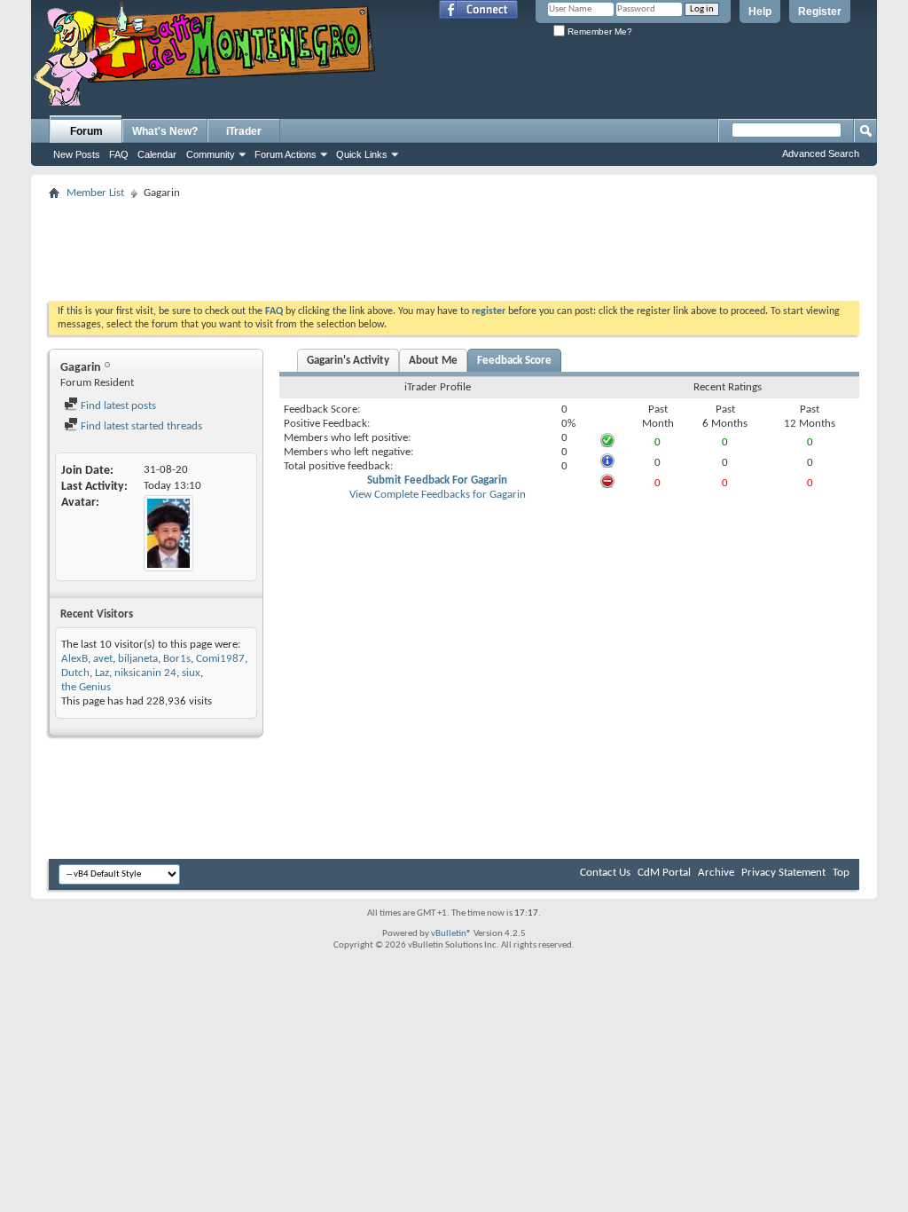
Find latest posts (117, 406)
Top (841, 872)
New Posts (76, 154)
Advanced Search (820, 153)
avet (103, 659)
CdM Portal (664, 872)
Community (210, 154)
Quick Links (361, 154)
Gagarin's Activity (348, 360)
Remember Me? (598, 31)
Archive (716, 872)
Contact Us (605, 872)
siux (191, 673)
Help (759, 11)
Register (819, 11)
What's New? (165, 131)
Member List (95, 193)
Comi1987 (220, 659)
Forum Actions (285, 154)
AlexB (74, 659)
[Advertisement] (454, 245)
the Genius (86, 687)
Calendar (156, 154)
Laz (102, 673)
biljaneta (138, 659)
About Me (433, 360)
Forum (86, 131)
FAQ (119, 154)
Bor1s (177, 659)
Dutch (75, 673)
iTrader (244, 131)
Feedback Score (514, 360)
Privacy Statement (783, 872)
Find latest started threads (140, 426)
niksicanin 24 (145, 673)
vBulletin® (451, 934)
